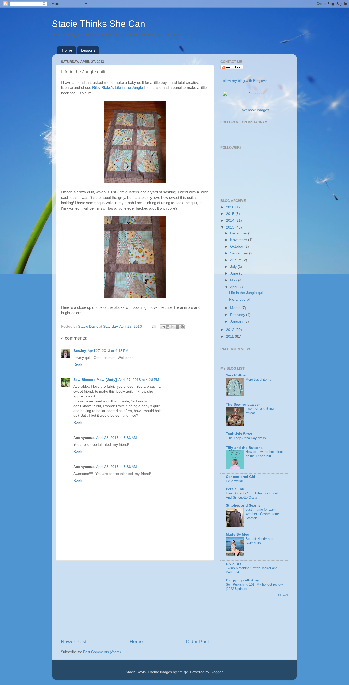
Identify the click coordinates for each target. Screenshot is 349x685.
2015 (230, 214)
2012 (230, 330)
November (239, 240)
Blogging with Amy (242, 580)
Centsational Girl (240, 477)
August (236, 260)
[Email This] (162, 326)
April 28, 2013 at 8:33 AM (116, 438)
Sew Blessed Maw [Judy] (95, 380)
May (234, 280)
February (238, 315)
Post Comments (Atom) (102, 652)
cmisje (183, 672)
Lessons (88, 50)
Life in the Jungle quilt (246, 293)
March (235, 308)
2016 (230, 207)
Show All (283, 594)
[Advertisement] (135, 599)
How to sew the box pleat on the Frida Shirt (264, 454)
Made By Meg (237, 534)
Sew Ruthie (236, 375)
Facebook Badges (254, 110)
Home (67, 50)
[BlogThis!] (167, 326)
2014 (230, 220)
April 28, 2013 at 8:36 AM (116, 467)
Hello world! (234, 481)
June (234, 273)
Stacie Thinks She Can (98, 23)
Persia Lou (235, 489)
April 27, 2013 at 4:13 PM (108, 351)
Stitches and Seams (243, 505)
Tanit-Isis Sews (239, 434)
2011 (230, 336)
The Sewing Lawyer (243, 404)
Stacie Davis (88, 326)
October (237, 246)
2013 (230, 227)
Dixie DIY (233, 564)
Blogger (216, 672)
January (237, 321)
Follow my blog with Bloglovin (244, 81)
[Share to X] (172, 326)
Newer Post (73, 641)
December (239, 233)
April (234, 287)
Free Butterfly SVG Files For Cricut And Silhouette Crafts (252, 495)
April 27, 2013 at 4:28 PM (138, 380)
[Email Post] (153, 326)
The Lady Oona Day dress (246, 438)
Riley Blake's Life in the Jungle (117, 88)
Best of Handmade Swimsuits (259, 541)
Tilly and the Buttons (244, 448)
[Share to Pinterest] (182, 326)
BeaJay (79, 351)
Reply (78, 364)
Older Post (197, 641)
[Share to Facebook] (177, 326)
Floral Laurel (239, 299)
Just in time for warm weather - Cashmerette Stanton (262, 514)
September (239, 253)
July (234, 267)
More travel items (258, 379)
